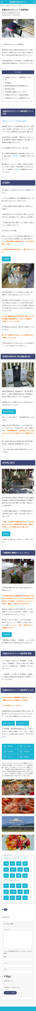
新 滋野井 (8, 83)
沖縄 (25, 875)
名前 (5, 956)
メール (5, 963)
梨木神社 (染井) (10, 89)
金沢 (18, 863)
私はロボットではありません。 (13, 987)
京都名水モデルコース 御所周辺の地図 (14, 121)
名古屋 (13, 869)
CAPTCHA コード (8, 981)
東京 (25, 863)
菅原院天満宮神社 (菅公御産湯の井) (16, 86)
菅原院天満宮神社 (8, 411)
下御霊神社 (6, 634)
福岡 (18, 875)
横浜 (6, 869)
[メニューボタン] (2, 2)
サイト (5, 969)
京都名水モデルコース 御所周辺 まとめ (17, 98)
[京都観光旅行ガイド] (18, 2)
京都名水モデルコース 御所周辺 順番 (16, 95)
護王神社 (15, 156)
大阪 (26, 869)
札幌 (6, 863)
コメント (7, 929)
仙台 (12, 863)
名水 (5, 909)
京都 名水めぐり (8, 723)
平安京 (17, 169)
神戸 (6, 875)
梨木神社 (6, 534)
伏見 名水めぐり (22, 723)
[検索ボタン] (34, 2)
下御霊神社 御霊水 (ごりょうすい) (15, 92)
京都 (20, 869)
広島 (12, 875)
